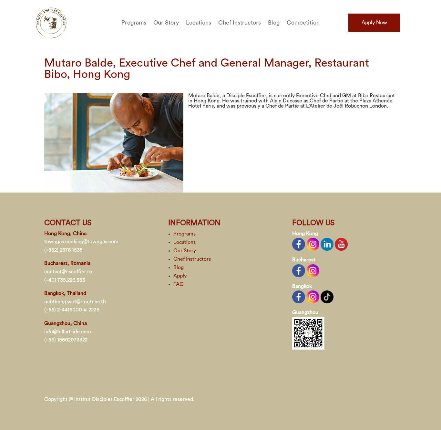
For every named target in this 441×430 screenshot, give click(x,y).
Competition (303, 23)
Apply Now (374, 22)
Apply (180, 275)
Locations (198, 23)
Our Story (166, 23)
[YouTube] (341, 243)
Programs (133, 23)
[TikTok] (327, 296)
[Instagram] (312, 243)
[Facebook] (298, 243)
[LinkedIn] (327, 243)
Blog (274, 23)
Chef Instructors (239, 23)
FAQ (178, 284)
